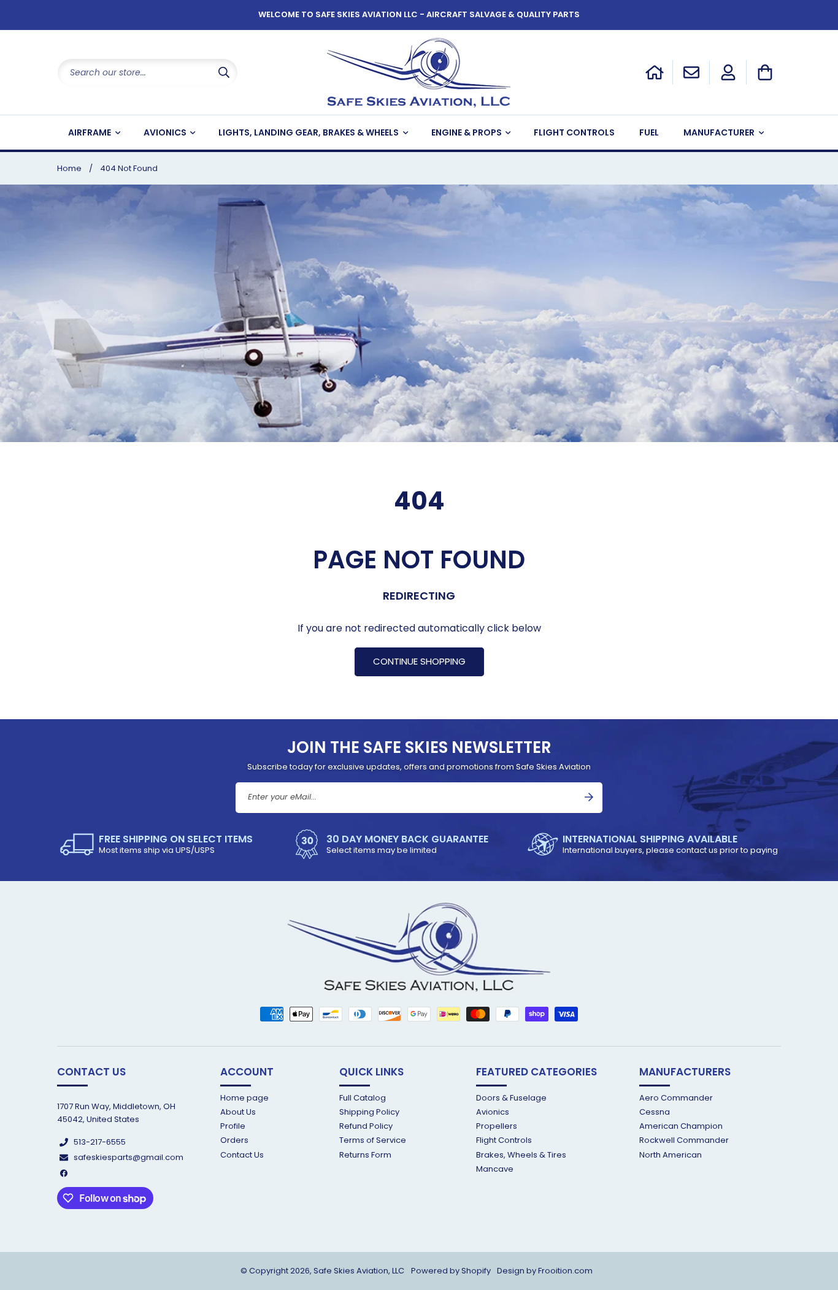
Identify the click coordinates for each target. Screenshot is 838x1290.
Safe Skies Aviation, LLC (358, 1271)
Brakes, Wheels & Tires (521, 1155)
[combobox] (147, 72)
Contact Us (242, 1155)
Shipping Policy (369, 1112)
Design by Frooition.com (545, 1271)
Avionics (492, 1112)
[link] (156, 844)
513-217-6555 (100, 1142)
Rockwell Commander (684, 1141)
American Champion (681, 1126)
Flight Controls (504, 1141)
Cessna (654, 1112)
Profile (232, 1126)
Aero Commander (676, 1098)
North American (670, 1155)
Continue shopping (419, 661)
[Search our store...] (223, 72)
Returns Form (365, 1155)
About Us (238, 1112)
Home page (244, 1098)
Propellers (496, 1126)
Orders (234, 1141)
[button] (765, 72)
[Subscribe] (588, 797)
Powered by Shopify (451, 1271)
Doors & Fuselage (511, 1098)
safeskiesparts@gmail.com (128, 1158)
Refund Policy (366, 1126)
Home (69, 168)
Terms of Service (372, 1141)
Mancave (494, 1169)
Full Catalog (362, 1098)
